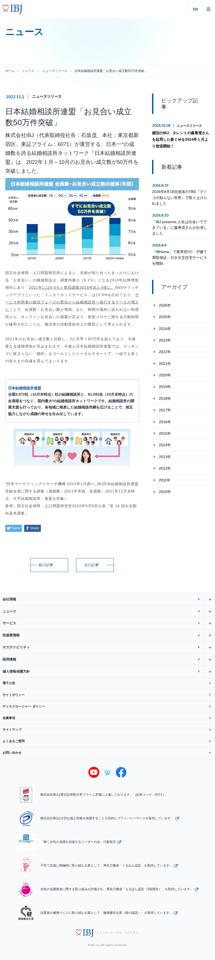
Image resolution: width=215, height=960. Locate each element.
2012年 (165, 468)
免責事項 (9, 718)
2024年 (165, 329)
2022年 (165, 352)
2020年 (165, 375)
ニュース (28, 71)
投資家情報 (11, 635)
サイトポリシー (14, 695)
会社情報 (9, 599)
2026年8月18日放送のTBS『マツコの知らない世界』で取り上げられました (179, 198)
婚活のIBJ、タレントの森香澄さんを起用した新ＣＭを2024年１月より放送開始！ (180, 139)
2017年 (165, 410)
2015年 (165, 433)
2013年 (165, 457)
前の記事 (46, 565)
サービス (9, 623)
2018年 (165, 398)
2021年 (165, 363)
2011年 (164, 480)
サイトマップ (12, 729)
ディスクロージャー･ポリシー (24, 706)
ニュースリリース (47, 96)
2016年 (165, 422)
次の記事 (91, 565)
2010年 (165, 492)
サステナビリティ (16, 647)
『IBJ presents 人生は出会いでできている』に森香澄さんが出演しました (179, 228)
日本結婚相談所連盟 (24, 388)
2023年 (165, 340)
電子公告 (9, 683)
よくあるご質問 (14, 741)
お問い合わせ (12, 752)
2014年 (165, 445)
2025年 (165, 317)
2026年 (165, 305)
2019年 (165, 387)
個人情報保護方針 (16, 671)
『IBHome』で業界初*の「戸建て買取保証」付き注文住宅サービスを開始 (179, 258)
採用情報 (9, 659)
